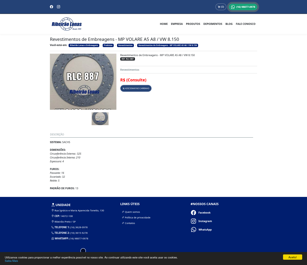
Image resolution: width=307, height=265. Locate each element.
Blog (229, 24)
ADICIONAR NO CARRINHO (137, 88)
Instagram (199, 221)
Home (164, 24)
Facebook (199, 212)
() (222, 6)
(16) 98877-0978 (78, 238)
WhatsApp (200, 229)
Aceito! (292, 257)
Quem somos (132, 211)
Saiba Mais (11, 261)
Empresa (177, 24)
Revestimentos (129, 69)
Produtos (193, 24)
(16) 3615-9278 (79, 232)
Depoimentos (212, 24)
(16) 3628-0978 (79, 227)
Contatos (129, 223)
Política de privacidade (137, 217)
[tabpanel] (83, 221)
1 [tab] (83, 250)
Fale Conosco (246, 24)
